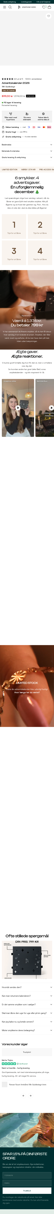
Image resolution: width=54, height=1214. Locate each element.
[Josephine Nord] (27, 7)
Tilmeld (27, 1191)
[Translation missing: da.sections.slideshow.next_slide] (30, 1095)
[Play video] (18, 407)
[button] (8, 79)
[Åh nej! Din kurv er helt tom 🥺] (49, 7)
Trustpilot (27, 1052)
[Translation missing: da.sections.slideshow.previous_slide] (23, 1095)
